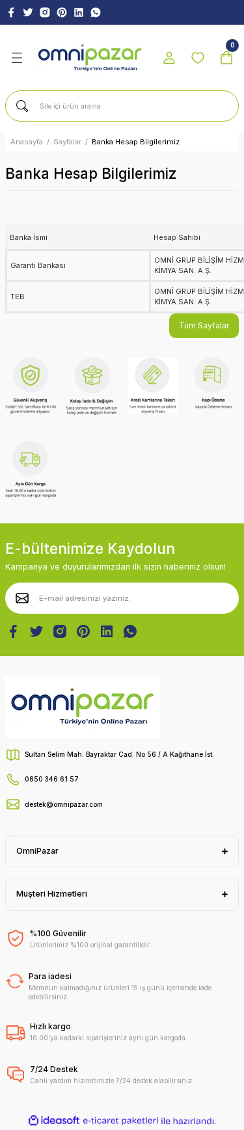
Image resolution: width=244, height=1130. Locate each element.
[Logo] (90, 58)
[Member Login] (169, 58)
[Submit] (22, 598)
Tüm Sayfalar (204, 325)
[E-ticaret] (121, 1121)
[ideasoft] (54, 1121)
